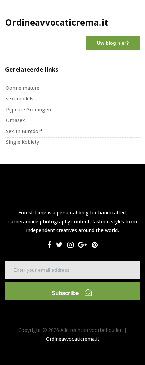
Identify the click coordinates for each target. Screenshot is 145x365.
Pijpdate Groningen (28, 110)
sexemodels (19, 99)
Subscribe (66, 293)
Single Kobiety (22, 142)
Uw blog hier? (113, 43)
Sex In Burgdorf (24, 131)
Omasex (15, 120)
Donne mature (22, 88)
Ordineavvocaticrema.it (72, 339)
